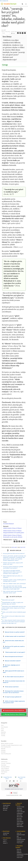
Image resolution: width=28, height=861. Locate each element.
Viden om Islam (20, 816)
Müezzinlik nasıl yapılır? (8, 600)
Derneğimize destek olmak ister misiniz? (14, 789)
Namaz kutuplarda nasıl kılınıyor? (14, 656)
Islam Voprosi (19, 808)
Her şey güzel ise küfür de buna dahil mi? (14, 553)
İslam (2, 730)
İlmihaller (3, 752)
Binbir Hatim (5, 808)
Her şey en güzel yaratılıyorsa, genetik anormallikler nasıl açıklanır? (13, 567)
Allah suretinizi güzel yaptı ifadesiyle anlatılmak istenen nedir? (12, 592)
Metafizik (3, 732)
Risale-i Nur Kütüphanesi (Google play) (21, 835)
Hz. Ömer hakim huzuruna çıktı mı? (14, 676)
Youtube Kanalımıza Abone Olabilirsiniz (14, 710)
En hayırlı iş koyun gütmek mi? (13, 696)
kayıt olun (22, 547)
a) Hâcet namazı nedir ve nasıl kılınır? (15, 636)
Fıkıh (2, 725)
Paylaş (13, 33)
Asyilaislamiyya (20, 813)
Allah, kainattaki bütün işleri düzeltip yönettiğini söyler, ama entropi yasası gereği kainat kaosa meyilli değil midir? (14, 587)
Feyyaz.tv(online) (20, 855)
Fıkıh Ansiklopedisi (6, 747)
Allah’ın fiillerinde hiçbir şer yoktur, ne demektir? (12, 576)
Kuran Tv (5, 841)
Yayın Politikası (5, 768)
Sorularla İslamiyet (8, 523)
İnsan (2, 728)
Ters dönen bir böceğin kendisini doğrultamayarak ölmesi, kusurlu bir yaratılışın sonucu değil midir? (12, 572)
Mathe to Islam (19, 824)
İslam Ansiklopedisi (6, 753)
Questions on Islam (20, 806)
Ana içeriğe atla (4, 0)
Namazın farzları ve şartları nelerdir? (15, 632)
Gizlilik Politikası (5, 770)
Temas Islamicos (20, 821)
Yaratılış (3, 735)
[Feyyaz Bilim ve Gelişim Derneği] (14, 786)
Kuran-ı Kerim (5, 806)
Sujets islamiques (20, 826)
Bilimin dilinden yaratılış (7, 743)
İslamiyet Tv (5, 843)
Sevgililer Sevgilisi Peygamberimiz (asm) (11, 745)
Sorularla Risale (6, 833)
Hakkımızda (4, 761)
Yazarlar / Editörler (6, 763)
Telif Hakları (4, 771)
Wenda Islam (19, 819)
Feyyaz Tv (5, 839)
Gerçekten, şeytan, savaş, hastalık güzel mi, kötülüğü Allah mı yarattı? (14, 580)
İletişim (3, 773)
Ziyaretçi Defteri (5, 766)
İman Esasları (4, 727)
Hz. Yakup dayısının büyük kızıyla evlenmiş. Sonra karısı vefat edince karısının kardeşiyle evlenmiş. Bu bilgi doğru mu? (13, 621)
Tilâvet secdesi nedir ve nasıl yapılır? (15, 652)
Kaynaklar (3, 765)
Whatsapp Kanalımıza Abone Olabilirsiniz (14, 714)
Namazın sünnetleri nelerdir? (13, 660)
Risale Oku (5, 834)
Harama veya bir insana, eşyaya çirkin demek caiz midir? (13, 563)
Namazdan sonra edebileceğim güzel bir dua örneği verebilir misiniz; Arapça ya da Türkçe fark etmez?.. (13, 608)
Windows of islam (20, 823)
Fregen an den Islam (21, 811)
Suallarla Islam (19, 810)
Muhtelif (3, 733)
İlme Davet (5, 810)
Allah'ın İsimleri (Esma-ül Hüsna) (12, 528)
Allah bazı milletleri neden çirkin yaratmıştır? (14, 583)
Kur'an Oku (19, 849)
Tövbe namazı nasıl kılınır (12, 686)
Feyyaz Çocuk (19, 842)
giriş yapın (14, 547)
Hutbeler (3, 750)
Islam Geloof (19, 818)
